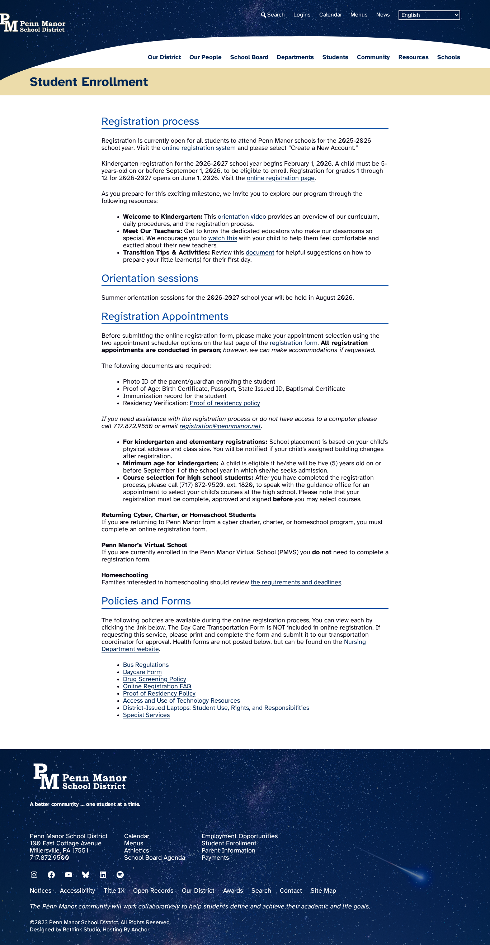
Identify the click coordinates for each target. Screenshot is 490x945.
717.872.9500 (49, 858)
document (260, 253)
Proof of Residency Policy (159, 693)
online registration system (199, 148)
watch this (222, 238)
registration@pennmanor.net (220, 426)
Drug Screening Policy (154, 679)
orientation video (242, 217)
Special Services (146, 715)
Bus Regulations (146, 665)
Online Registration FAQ (157, 686)
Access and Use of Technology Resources (181, 701)
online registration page (281, 178)
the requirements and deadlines (296, 582)
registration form (293, 343)
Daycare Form (142, 672)
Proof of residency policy (225, 403)
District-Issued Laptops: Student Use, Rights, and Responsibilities (216, 708)
